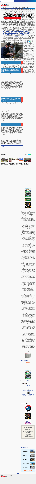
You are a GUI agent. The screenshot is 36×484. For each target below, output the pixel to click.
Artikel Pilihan (24, 366)
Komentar (3, 41)
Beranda (28, 380)
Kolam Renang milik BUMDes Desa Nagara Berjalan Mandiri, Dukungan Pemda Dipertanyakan (28, 395)
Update (21, 160)
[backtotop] (18, 474)
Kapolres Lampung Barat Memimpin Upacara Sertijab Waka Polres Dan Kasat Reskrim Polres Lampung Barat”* (10, 70)
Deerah (2, 150)
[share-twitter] (29, 41)
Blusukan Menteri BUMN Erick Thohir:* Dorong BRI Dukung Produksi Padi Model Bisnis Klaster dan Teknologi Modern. (10, 99)
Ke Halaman (28, 362)
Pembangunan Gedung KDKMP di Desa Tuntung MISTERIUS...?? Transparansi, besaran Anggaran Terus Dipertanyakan (26, 459)
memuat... (3, 147)
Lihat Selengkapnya (28, 470)
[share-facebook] (27, 41)
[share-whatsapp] (30, 41)
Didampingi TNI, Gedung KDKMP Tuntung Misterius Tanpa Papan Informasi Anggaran (25, 451)
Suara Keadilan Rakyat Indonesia (28, 383)
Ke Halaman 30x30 (28, 368)
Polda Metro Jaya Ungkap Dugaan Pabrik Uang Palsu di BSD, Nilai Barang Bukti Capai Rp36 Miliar (26, 467)
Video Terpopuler (24, 360)
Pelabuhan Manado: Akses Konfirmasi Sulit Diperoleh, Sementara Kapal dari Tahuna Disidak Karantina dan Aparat (26, 463)
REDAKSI (28, 381)
